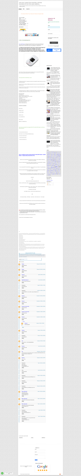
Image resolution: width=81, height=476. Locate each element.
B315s (55, 154)
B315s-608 (55, 155)
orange (48, 170)
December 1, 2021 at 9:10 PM (41, 351)
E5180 (56, 158)
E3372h (51, 158)
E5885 (56, 164)
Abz (22, 351)
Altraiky (23, 269)
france (59, 165)
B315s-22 (58, 154)
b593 (57, 156)
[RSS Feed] (60, 474)
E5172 (53, 158)
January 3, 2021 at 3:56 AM (41, 335)
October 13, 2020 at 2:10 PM (41, 290)
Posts (49, 183)
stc (59, 172)
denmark (59, 157)
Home (32, 437)
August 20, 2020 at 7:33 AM (41, 285)
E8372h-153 (48, 165)
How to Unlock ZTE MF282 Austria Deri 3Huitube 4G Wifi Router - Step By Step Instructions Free (55, 76)
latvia (59, 168)
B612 (60, 156)
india (51, 168)
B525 (49, 156)
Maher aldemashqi (24, 391)
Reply (23, 266)
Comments (49, 184)
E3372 (48, 158)
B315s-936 (59, 155)
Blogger (26, 466)
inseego (54, 168)
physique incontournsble (25, 306)
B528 (51, 156)
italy (56, 168)
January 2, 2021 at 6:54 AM (41, 330)
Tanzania (48, 173)
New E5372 (54, 169)
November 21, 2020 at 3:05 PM (41, 306)
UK (50, 173)
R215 (53, 171)
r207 (47, 171)
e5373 (57, 159)
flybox (56, 165)
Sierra (54, 172)
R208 (50, 171)
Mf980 (50, 169)
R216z (59, 171)
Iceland (49, 168)
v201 (59, 173)
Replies (24, 321)
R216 (56, 171)
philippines (51, 170)
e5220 (48, 159)
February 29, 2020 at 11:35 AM (41, 269)
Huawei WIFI (52, 167)
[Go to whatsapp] (2, 473)
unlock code (53, 173)
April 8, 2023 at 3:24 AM (42, 410)
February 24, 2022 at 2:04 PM (41, 357)
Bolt (56, 157)
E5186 (59, 158)
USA (56, 173)
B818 (54, 157)
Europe (53, 165)
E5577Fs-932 (22, 259)
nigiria (58, 169)
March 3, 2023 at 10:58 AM (41, 391)
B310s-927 (48, 154)
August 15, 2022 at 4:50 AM (41, 375)
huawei (56, 166)
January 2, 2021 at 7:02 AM (40, 323)
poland (55, 170)
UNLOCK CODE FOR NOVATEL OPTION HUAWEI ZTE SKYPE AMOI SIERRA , (30, 3)
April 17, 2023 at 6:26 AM (41, 416)
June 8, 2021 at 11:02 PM (41, 346)
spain (57, 172)
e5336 (54, 159)
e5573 (52, 160)
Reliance (48, 172)
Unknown (23, 274)
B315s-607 (52, 155)
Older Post (43, 437)
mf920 (48, 169)
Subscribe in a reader (50, 180)
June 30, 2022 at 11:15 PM (41, 370)
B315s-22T (48, 155)
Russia (51, 172)
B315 (52, 154)
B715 (51, 157)
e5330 (51, 159)
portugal (59, 170)
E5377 (60, 159)
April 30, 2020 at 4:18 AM (41, 274)
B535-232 (54, 156)
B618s (49, 157)
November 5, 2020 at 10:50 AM (41, 295)
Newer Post (20, 437)
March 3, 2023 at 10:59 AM (41, 398)
